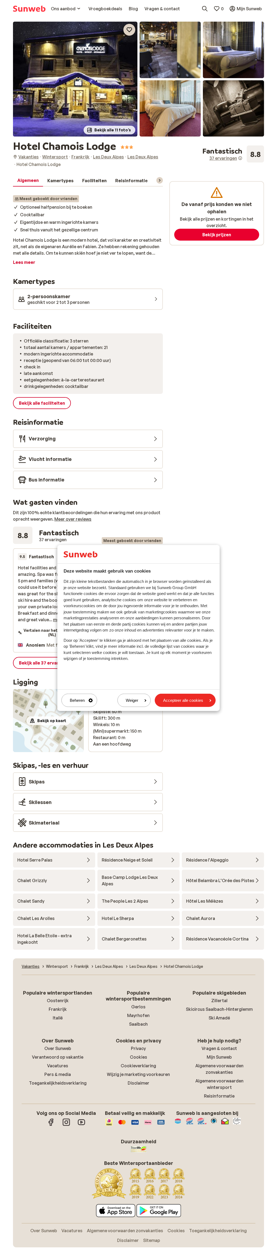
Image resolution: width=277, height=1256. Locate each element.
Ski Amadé (219, 1018)
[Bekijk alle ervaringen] (233, 154)
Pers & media (57, 1074)
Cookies (138, 1057)
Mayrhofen (138, 1015)
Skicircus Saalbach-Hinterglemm (219, 1009)
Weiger (132, 700)
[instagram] (66, 1125)
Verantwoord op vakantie (57, 1057)
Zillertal (219, 1000)
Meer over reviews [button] (72, 519)
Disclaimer (138, 1083)
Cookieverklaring (138, 1065)
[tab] (28, 181)
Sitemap (151, 1240)
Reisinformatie (219, 1096)
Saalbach (138, 1024)
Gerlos (138, 1006)
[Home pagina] (29, 8)
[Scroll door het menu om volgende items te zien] (159, 180)
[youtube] (81, 1125)
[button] (75, 79)
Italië (58, 1018)
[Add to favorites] (129, 30)
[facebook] (51, 1125)
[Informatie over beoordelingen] (240, 158)
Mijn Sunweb (219, 1057)
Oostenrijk (58, 1000)
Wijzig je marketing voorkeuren (138, 1074)
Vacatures (57, 1065)
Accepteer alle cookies (183, 700)
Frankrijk (58, 1009)
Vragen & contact (219, 1048)
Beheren (77, 700)
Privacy (138, 1048)
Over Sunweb (57, 1048)
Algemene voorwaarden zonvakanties (125, 1230)
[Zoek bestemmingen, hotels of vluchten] (204, 8)
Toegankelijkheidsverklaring (58, 1083)
